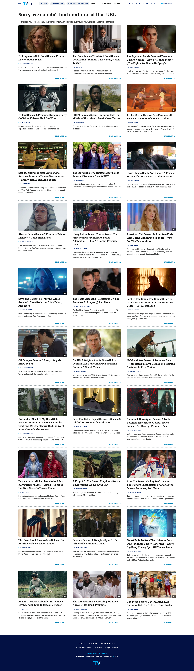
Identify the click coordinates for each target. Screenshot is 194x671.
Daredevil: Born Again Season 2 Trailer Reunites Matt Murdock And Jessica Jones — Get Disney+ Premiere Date (149, 422)
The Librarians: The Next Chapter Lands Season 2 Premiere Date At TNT (96, 174)
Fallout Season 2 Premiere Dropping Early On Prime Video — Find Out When (42, 116)
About (82, 643)
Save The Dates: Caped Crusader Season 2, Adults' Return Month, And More (97, 420)
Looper (99, 656)
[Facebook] (129, 4)
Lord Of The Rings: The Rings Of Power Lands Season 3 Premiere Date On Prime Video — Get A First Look (150, 302)
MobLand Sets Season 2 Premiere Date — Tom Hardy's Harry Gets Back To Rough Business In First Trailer (151, 364)
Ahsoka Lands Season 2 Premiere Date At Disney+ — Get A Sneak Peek (42, 235)
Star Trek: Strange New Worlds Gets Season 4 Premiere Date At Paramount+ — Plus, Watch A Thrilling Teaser (41, 176)
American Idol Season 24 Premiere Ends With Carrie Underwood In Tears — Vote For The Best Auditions (150, 238)
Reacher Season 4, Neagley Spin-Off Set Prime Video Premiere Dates (96, 541)
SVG (116, 656)
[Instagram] (144, 4)
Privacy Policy (108, 643)
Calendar (43, 4)
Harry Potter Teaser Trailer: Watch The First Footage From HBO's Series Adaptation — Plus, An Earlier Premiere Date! (95, 239)
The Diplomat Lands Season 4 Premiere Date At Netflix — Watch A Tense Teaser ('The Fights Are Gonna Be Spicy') (150, 60)
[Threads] (136, 4)
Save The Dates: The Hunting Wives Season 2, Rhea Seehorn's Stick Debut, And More (40, 302)
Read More (59, 78)
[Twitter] (133, 4)
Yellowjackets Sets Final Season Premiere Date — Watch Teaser (42, 57)
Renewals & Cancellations (78, 4)
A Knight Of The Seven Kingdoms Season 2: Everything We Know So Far (97, 483)
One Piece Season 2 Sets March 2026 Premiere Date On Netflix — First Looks (149, 603)
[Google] (151, 4)
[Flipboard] (140, 4)
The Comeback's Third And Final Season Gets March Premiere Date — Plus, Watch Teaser (96, 59)
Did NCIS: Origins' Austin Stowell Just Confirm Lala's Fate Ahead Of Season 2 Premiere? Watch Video (95, 364)
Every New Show (58, 4)
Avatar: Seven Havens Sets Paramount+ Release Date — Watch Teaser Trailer (149, 116)
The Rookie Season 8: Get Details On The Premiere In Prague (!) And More (96, 300)
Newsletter (168, 4)
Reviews (117, 3)
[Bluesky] (147, 4)
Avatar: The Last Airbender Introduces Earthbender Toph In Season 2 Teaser (40, 603)
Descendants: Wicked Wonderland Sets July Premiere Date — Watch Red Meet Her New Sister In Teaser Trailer (41, 485)
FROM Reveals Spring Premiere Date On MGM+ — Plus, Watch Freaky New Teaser (96, 116)
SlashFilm (108, 656)
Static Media (86, 648)
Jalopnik (90, 656)
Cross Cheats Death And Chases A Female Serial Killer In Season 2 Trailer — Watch (151, 174)
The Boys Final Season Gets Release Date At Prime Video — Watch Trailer (42, 541)
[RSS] (154, 4)
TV (99, 3)
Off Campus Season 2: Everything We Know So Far (39, 362)
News (93, 3)
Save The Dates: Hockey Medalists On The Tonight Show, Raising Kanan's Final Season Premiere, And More (150, 485)
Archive (93, 643)
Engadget (80, 656)
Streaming (106, 3)
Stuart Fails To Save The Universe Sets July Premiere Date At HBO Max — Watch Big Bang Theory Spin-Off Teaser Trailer (150, 544)
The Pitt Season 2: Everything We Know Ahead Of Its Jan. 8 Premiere (96, 603)
